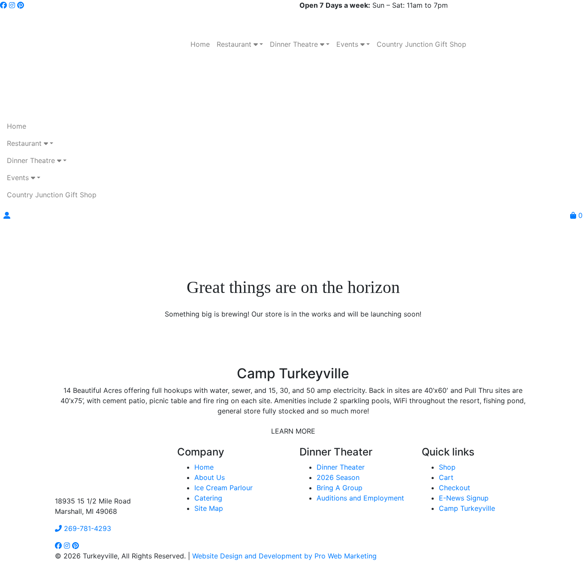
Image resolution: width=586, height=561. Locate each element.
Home (204, 467)
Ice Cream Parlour (223, 487)
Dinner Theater (341, 467)
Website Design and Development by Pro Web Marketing (284, 556)
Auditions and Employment (360, 498)
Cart (446, 477)
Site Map (208, 508)
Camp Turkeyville (467, 508)
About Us (209, 477)
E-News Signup (464, 498)
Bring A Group (339, 487)
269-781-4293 (86, 528)
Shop (447, 467)
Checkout (454, 487)
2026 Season (338, 477)
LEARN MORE (293, 431)
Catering (208, 498)
